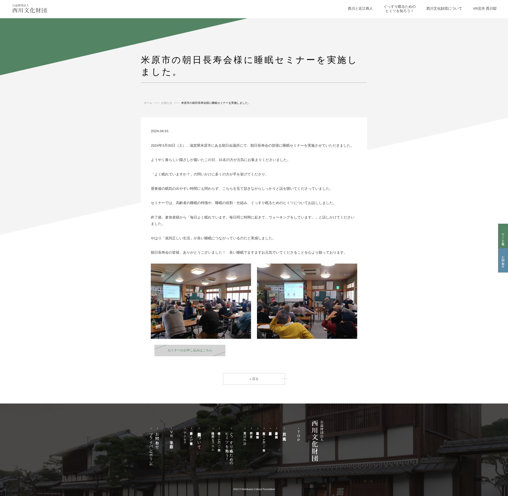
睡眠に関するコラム (213, 440)
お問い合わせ (503, 260)
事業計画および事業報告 (191, 435)
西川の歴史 (251, 431)
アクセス (185, 436)
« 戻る (254, 378)
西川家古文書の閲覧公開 (276, 432)
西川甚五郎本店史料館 (270, 430)
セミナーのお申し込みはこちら (190, 350)
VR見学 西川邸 (171, 436)
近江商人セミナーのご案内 (264, 438)
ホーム (148, 102)
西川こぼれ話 (245, 435)
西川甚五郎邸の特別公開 (257, 432)
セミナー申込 (503, 236)
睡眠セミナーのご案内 (219, 438)
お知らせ (166, 102)
